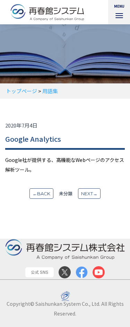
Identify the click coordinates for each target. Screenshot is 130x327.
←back (41, 193)
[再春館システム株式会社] (50, 12)
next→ (89, 193)
